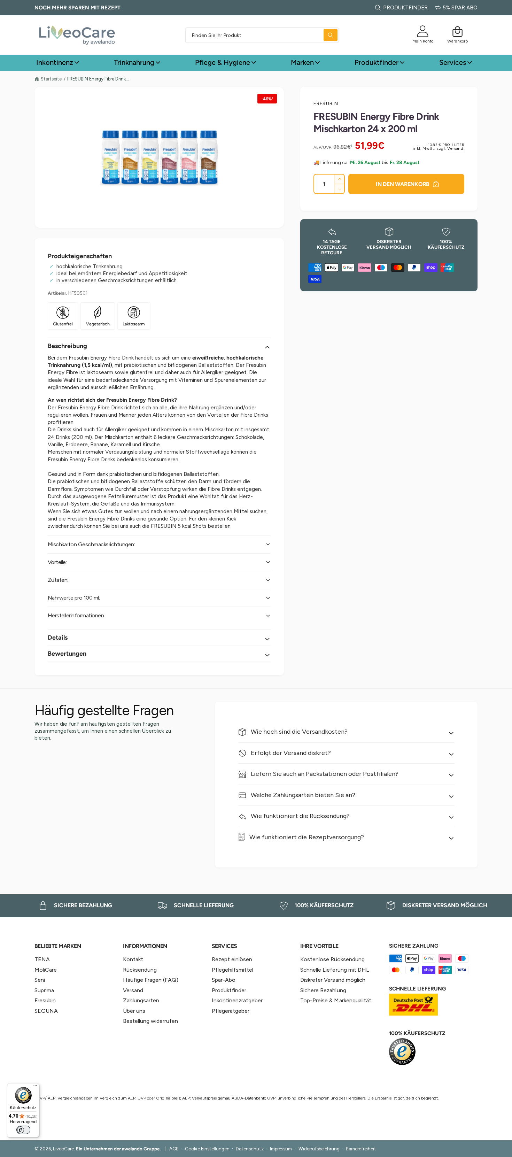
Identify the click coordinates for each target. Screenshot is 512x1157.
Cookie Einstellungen (207, 1148)
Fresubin (325, 103)
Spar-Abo (223, 980)
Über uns (134, 1011)
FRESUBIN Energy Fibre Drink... (98, 79)
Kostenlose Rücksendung (332, 959)
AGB (174, 1148)
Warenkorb (457, 41)
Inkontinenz (54, 62)
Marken (302, 62)
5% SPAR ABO (460, 8)
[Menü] (35, 1087)
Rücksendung (140, 969)
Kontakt (133, 959)
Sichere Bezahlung (323, 990)
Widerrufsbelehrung (319, 1148)
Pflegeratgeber (230, 1011)
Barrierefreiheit (361, 1148)
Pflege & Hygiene (222, 62)
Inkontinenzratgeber (237, 1000)
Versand (133, 990)
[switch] (23, 1130)
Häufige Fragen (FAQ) (150, 980)
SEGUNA (46, 1011)
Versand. (455, 148)
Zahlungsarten (141, 1000)
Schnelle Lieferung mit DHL (334, 969)
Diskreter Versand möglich (332, 980)
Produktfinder (376, 62)
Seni (39, 980)
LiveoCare (63, 1148)
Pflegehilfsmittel (232, 969)
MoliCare (45, 969)
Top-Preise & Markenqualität (335, 1000)
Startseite (51, 79)
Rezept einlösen (232, 959)
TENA (42, 959)
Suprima (44, 990)
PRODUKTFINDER (405, 8)
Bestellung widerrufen (150, 1021)
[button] (457, 31)
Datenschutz (250, 1148)
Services (452, 62)
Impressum (281, 1148)
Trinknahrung (134, 62)
